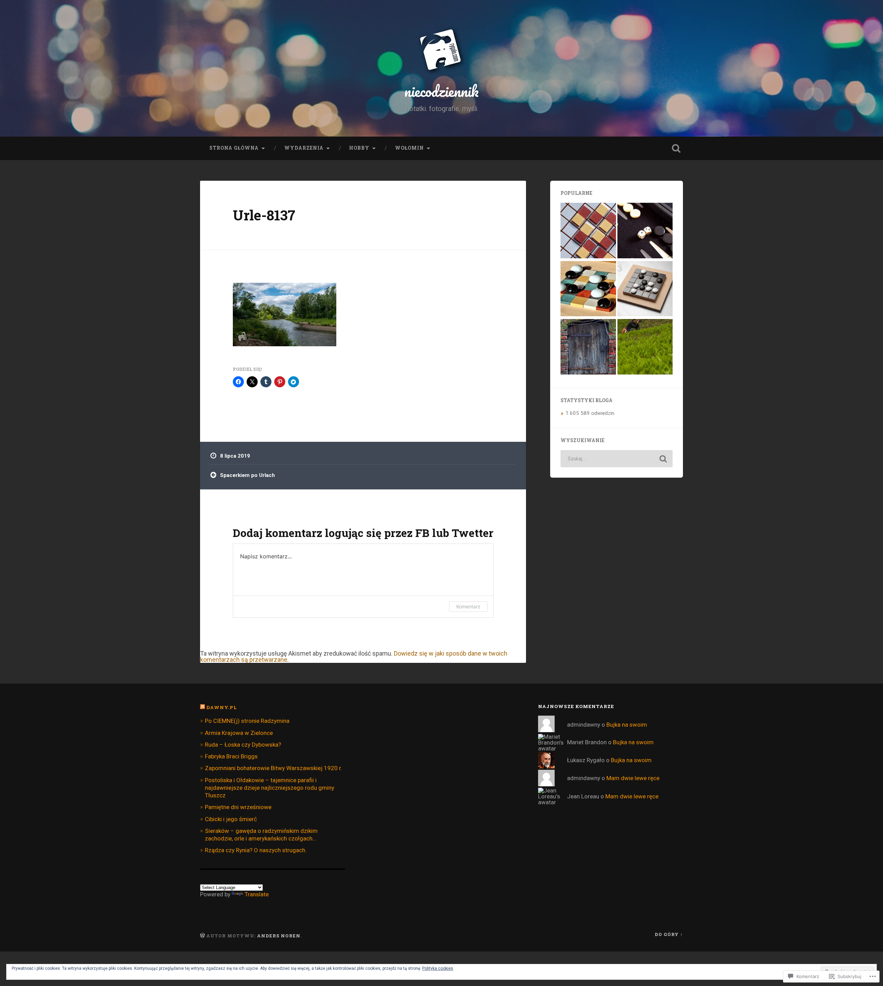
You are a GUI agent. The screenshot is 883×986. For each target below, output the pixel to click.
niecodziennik (441, 91)
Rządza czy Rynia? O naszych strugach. (256, 850)
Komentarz (468, 606)
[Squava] (645, 289)
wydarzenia (304, 148)
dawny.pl (221, 707)
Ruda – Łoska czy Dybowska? (243, 744)
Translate (257, 894)
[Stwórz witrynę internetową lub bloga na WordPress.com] (202, 935)
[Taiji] (588, 231)
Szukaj (676, 148)
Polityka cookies (437, 968)
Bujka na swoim (626, 724)
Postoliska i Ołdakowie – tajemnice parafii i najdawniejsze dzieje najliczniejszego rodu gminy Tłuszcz (269, 788)
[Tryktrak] (645, 231)
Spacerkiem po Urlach (247, 475)
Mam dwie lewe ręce (632, 778)
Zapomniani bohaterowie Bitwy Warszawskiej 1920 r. (273, 768)
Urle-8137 (264, 215)
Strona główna (234, 148)
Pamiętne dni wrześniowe (238, 807)
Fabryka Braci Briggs (231, 756)
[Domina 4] (588, 289)
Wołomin (409, 148)
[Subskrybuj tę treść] (202, 707)
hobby (359, 148)
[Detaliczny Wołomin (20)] (588, 347)
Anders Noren (278, 935)
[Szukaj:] (616, 458)
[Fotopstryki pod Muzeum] (645, 347)
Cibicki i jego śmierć (231, 819)
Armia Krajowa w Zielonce (239, 732)
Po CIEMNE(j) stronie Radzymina (247, 720)
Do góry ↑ (669, 934)
